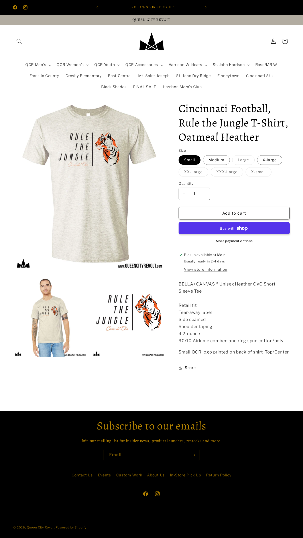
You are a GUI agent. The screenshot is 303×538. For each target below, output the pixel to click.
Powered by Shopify (71, 527)
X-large (270, 160)
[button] (19, 41)
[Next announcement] (206, 7)
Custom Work (129, 475)
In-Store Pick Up (185, 475)
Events (104, 475)
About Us (156, 475)
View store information (205, 269)
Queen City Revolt (41, 527)
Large (246, 161)
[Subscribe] (193, 455)
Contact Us (82, 475)
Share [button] (190, 368)
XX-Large (196, 173)
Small (189, 160)
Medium (216, 160)
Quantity (186, 183)
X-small (261, 173)
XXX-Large (229, 173)
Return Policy (218, 475)
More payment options (234, 241)
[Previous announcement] (97, 7)
